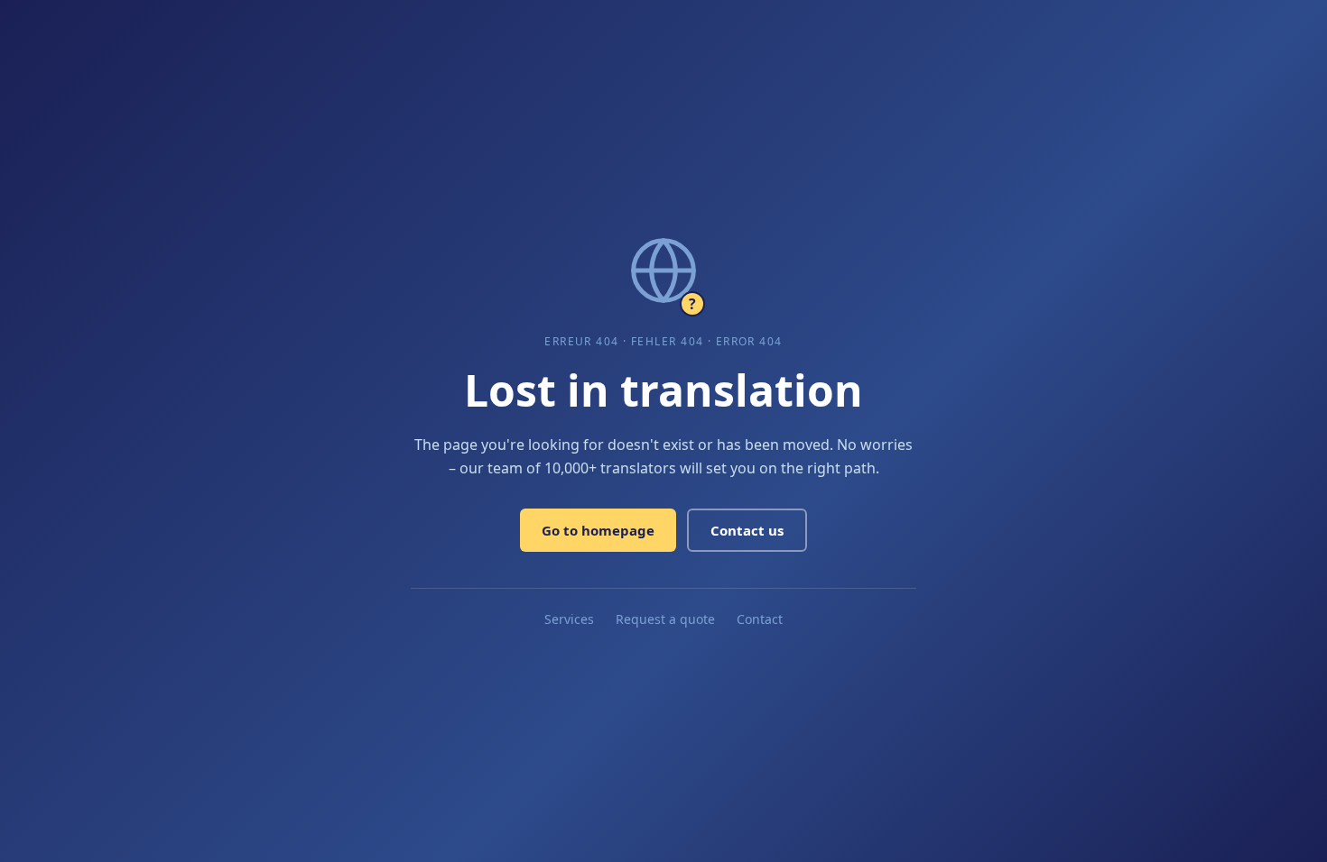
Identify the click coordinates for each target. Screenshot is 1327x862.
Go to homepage (598, 530)
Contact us (747, 530)
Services (569, 619)
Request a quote (665, 619)
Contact (760, 619)
